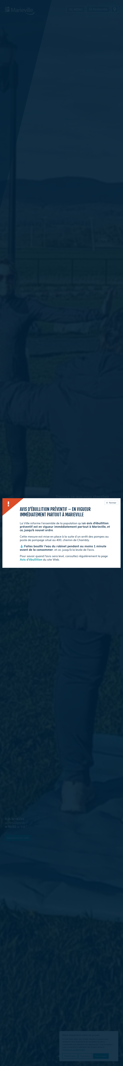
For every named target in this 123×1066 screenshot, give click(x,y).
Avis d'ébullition (31, 559)
